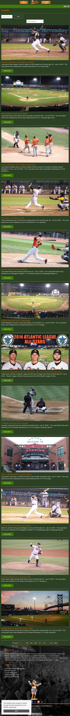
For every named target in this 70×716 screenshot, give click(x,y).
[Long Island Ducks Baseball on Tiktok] (41, 701)
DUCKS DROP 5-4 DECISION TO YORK (12, 218)
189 (31, 643)
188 (27, 643)
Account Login (46, 2)
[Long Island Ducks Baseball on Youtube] (38, 701)
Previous (15, 643)
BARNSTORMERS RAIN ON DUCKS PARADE (14, 114)
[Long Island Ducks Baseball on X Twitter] (35, 701)
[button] (65, 6)
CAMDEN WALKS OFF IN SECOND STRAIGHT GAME (17, 628)
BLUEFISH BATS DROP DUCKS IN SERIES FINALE (16, 526)
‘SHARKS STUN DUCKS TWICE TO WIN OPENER (15, 321)
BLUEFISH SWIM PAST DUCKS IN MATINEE (14, 269)
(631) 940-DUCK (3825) (12, 677)
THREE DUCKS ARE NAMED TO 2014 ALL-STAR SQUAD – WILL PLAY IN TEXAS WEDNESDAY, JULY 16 (32, 372)
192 (44, 643)
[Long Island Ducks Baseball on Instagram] (31, 701)
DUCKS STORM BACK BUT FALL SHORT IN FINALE (16, 474)
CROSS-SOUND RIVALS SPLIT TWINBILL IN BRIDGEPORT (18, 165)
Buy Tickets (23, 2)
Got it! (16, 711)
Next (55, 643)
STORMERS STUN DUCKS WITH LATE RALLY (14, 423)
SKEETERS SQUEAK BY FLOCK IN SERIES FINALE (16, 577)
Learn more (12, 707)
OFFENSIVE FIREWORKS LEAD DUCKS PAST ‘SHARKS (17, 62)
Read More (7, 70)
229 (51, 643)
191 (40, 643)
